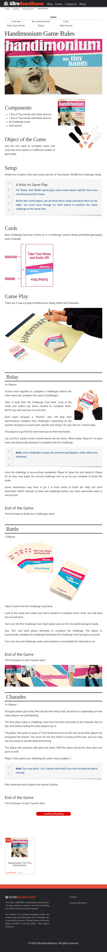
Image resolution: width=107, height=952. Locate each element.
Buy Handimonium (41, 21)
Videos (41, 25)
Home (7, 9)
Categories (71, 3)
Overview (16, 21)
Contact (73, 897)
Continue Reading (53, 813)
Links (66, 21)
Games (59, 3)
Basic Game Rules (16, 25)
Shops (82, 3)
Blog (50, 3)
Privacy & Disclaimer (78, 903)
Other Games (66, 25)
